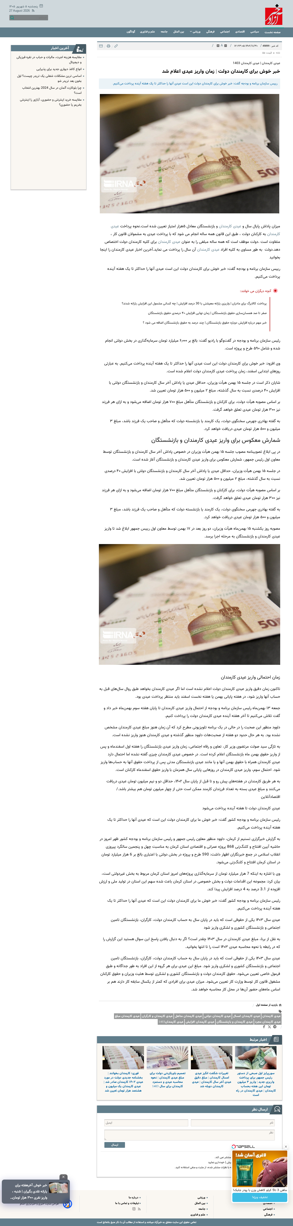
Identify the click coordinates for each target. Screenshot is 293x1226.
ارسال (114, 1145)
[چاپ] (108, 47)
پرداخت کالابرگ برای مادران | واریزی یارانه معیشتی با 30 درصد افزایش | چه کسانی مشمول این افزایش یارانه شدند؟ (194, 303)
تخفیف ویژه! (260, 1197)
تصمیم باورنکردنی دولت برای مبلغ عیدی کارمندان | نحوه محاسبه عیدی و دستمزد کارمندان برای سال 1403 (167, 1080)
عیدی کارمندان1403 (171, 1022)
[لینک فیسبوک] (265, 1028)
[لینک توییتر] (270, 1027)
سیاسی (255, 32)
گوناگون (131, 32)
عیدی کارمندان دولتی (217, 1016)
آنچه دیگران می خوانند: (255, 291)
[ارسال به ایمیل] (101, 47)
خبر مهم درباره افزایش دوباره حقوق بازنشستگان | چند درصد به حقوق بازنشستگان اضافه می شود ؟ (205, 322)
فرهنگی (210, 32)
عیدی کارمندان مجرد (268, 1022)
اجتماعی (225, 32)
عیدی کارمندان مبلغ (127, 1016)
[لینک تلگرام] (276, 1028)
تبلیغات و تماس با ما (127, 1203)
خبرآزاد (158, 1222)
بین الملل (179, 32)
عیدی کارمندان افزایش (200, 1022)
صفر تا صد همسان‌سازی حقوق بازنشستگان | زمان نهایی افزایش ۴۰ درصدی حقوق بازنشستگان (207, 313)
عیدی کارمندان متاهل (188, 1016)
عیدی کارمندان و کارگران (157, 1016)
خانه (278, 53)
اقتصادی (240, 32)
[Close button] (286, 1146)
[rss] (32, 11)
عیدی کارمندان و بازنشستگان (235, 1022)
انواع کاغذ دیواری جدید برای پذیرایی (58, 69)
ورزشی (196, 32)
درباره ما (134, 1197)
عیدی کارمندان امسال (246, 1016)
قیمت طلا (267, 53)
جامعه (164, 32)
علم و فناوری (148, 32)
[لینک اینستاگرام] (135, 1210)
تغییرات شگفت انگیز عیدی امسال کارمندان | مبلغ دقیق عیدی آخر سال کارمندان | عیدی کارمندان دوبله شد (211, 1080)
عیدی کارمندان (208, 250)
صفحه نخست (273, 32)
